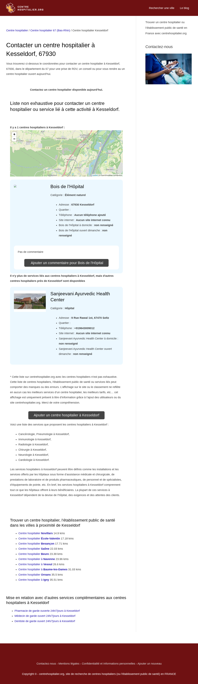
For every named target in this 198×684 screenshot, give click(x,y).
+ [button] (14, 134)
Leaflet (95, 175)
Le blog (184, 8)
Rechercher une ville (161, 8)
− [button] (14, 139)
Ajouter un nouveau (150, 663)
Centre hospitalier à (36, 559)
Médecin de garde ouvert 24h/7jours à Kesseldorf (45, 615)
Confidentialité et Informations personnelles (108, 663)
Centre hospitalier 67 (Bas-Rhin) (50, 30)
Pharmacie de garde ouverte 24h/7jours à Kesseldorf (47, 610)
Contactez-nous (46, 663)
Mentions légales (68, 663)
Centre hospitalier (17, 30)
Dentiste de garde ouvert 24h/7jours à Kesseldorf (45, 621)
